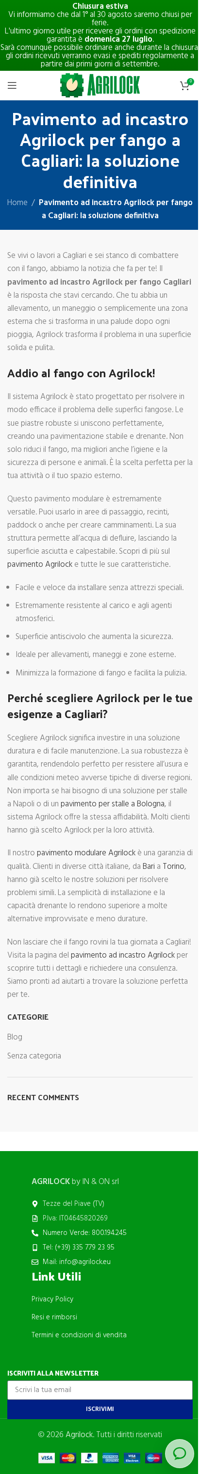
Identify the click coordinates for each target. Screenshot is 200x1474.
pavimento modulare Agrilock (86, 853)
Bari (149, 866)
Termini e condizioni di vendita (79, 1335)
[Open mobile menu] (12, 85)
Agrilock (79, 1435)
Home (17, 202)
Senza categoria (34, 1056)
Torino (173, 866)
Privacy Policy (52, 1299)
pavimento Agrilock (39, 564)
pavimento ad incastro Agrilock (123, 955)
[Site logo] (100, 85)
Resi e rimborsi (54, 1317)
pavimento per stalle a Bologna (113, 804)
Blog (14, 1037)
